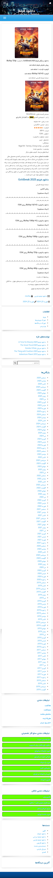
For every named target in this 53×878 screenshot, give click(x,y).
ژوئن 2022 (42, 494)
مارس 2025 (42, 405)
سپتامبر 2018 (41, 622)
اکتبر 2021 (42, 515)
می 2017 (43, 665)
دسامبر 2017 (41, 650)
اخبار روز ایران (45, 722)
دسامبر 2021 (41, 509)
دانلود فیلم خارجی (40, 296)
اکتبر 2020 (42, 552)
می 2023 (43, 472)
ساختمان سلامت (45, 714)
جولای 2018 (42, 628)
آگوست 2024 (41, 426)
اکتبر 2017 (42, 656)
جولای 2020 (42, 561)
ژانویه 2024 (41, 448)
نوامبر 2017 (41, 653)
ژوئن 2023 (42, 469)
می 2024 (43, 436)
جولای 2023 (42, 466)
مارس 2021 (42, 536)
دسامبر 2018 (41, 613)
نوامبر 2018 (41, 616)
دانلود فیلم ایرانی (39, 837)
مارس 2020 (42, 573)
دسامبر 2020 (41, 546)
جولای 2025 (42, 393)
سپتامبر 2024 (41, 423)
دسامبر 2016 (41, 680)
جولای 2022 (42, 491)
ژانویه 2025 (41, 411)
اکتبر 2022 (42, 481)
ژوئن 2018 (42, 631)
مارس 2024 (42, 442)
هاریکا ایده (47, 718)
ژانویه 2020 (41, 579)
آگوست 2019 (41, 592)
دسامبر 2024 (41, 414)
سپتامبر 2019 (41, 588)
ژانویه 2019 (41, 610)
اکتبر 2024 (42, 420)
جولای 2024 (42, 429)
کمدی (44, 852)
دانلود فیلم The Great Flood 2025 (33, 345)
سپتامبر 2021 (41, 518)
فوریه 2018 (42, 643)
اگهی (44, 830)
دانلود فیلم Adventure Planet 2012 (32, 354)
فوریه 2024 (42, 445)
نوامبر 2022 (41, 478)
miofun (28, 296)
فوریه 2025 (42, 408)
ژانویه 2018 (41, 647)
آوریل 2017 (41, 668)
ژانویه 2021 (41, 543)
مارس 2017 (42, 671)
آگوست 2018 (41, 625)
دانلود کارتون (41, 843)
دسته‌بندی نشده (40, 846)
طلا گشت (48, 705)
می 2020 (43, 567)
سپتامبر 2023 (41, 460)
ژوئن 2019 (42, 595)
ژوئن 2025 (42, 396)
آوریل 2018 (41, 637)
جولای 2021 (42, 524)
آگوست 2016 (41, 689)
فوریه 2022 (42, 506)
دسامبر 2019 (41, 582)
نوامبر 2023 (41, 454)
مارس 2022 (42, 503)
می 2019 (43, 598)
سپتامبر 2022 (41, 485)
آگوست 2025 (41, 390)
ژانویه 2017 (41, 677)
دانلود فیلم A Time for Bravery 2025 (32, 342)
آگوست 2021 (41, 521)
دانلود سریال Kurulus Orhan (35, 348)
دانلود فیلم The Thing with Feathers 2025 (30, 351)
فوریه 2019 (42, 607)
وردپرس (43, 326)
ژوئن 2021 (42, 527)
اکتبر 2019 (42, 585)
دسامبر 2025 (41, 378)
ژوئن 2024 (42, 433)
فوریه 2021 (42, 540)
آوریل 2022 (41, 500)
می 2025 (43, 399)
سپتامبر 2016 (41, 686)
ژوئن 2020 (42, 564)
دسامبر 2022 (41, 475)
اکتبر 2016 (42, 683)
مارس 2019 (42, 604)
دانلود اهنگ (41, 834)
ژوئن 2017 (42, 662)
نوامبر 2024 (41, 417)
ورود (44, 317)
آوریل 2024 (41, 439)
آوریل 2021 (41, 533)
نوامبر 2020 (41, 549)
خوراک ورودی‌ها (40, 320)
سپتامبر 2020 (41, 555)
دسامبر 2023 (41, 451)
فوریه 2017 (42, 674)
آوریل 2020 (41, 570)
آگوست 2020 (41, 558)
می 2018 (43, 634)
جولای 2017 (42, 659)
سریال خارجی (41, 849)
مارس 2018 (42, 640)
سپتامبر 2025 (41, 387)
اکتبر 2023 (42, 457)
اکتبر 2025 (42, 384)
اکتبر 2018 (42, 619)
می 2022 (43, 497)
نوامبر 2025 (41, 381)
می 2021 (43, 530)
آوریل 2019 (41, 601)
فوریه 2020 (42, 576)
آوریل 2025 (41, 402)
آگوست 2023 (41, 463)
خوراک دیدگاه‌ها (40, 323)
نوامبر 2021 (41, 512)
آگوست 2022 (41, 488)
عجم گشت (47, 710)
